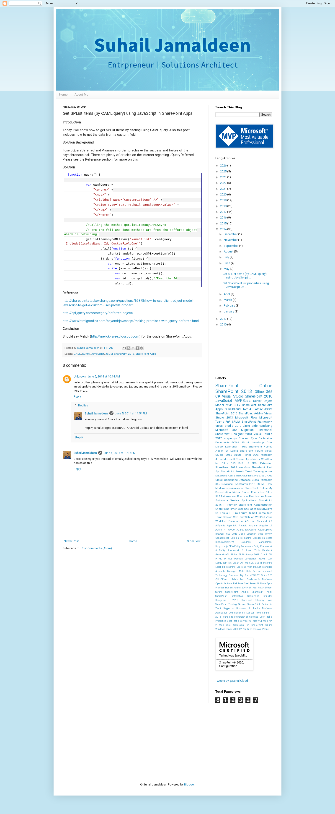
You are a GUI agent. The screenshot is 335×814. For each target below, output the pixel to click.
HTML (218, 558)
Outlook (228, 583)
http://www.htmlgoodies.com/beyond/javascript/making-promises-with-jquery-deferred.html (131, 321)
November (231, 240)
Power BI (254, 583)
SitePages (250, 508)
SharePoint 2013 (124, 353)
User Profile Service (237, 620)
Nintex (236, 492)
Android (243, 525)
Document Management (256, 542)
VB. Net (252, 620)
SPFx (237, 405)
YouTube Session (251, 629)
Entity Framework (243, 546)
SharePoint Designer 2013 (233, 434)
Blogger (189, 784)
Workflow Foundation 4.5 (232, 521)
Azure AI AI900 (224, 529)
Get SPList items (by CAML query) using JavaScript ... (245, 275)
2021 (223, 188)
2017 (223, 211)
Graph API (267, 554)
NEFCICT (255, 575)
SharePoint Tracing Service (230, 604)
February (230, 305)
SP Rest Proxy (256, 587)
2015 (223, 223)
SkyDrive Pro (264, 508)
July (227, 257)
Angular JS (265, 525)
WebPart (250, 517)
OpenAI (219, 583)
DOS (255, 454)
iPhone (265, 629)
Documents (222, 442)
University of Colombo (246, 616)
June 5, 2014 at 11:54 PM (131, 413)
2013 (223, 318)
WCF (260, 620)
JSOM (109, 353)
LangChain (221, 562)
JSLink (245, 442)
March (228, 300)
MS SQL (249, 562)
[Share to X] (133, 348)
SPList (236, 421)
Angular (253, 525)
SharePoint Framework (257, 421)
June (227, 263)
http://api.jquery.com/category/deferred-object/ (98, 313)
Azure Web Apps (237, 475)
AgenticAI (232, 525)
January (229, 311)
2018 (223, 206)
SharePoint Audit (262, 591)
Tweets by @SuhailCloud (231, 680)
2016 (223, 217)
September (231, 245)
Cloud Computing (226, 479)
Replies (83, 405)
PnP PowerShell (241, 583)
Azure (259, 409)
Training (258, 471)
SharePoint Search (232, 471)
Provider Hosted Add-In (228, 587)
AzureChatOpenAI (246, 529)
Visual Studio (232, 396)
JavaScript (97, 353)
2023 (223, 177)
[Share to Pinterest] (141, 348)
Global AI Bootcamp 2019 (245, 554)
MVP (229, 405)
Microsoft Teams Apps (237, 459)
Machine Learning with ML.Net (243, 566)
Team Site (227, 616)
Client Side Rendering (257, 425)
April (227, 294)
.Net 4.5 (247, 409)
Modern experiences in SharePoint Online (241, 488)
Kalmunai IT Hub (236, 446)
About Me (81, 94)
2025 (223, 171)
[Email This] (124, 348)
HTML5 (228, 558)
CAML (77, 353)
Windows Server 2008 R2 (228, 629)
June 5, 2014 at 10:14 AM (104, 376)
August (229, 251)
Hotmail (238, 558)
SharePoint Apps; (146, 353)
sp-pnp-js (230, 438)
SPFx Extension (262, 463)
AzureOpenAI (265, 529)
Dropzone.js (221, 546)
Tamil (248, 471)
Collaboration (222, 537)
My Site (244, 575)
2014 (223, 229)
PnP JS (243, 463)
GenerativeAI (222, 554)
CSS (228, 533)
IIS (258, 484)
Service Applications (243, 500)
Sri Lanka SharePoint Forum (244, 450)
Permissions (256, 496)
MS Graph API (236, 562)
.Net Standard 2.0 (261, 521)
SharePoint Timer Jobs (229, 508)
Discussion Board (262, 537)
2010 (223, 324)
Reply (77, 396)
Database (244, 479)
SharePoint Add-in (251, 413)
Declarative (265, 438)
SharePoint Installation (229, 596)
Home (63, 94)
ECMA (86, 353)
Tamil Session (223, 517)
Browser (219, 533)
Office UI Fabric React (232, 579)
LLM (270, 558)
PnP (228, 421)
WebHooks (225, 625)
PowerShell (265, 430)
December (231, 234)
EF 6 (231, 546)
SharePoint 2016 (226, 413)
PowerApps (266, 583)
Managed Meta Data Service (244, 571)
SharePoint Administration (256, 504)
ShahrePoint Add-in (236, 591)
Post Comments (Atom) (96, 548)
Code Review (265, 533)
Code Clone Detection (244, 533)
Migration (247, 430)
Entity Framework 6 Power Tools (239, 550)
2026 (223, 165)
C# (217, 396)
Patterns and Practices (234, 496)
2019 (223, 200)
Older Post (194, 541)
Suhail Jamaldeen (96, 413)
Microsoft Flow (246, 417)
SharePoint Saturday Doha (256, 600)
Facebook (267, 550)
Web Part (238, 517)
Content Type (248, 438)
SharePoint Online (243, 385)
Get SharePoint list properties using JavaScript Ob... (246, 285)
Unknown (80, 376)
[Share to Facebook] (137, 348)
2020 (223, 194)
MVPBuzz (242, 401)
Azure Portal (242, 454)
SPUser (268, 587)
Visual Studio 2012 (228, 425)
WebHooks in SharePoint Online (252, 625)
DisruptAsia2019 (224, 542)
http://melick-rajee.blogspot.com (115, 336)
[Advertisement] (146, 735)
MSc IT (258, 562)
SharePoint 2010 (258, 396)
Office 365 (263, 392)
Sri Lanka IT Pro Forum (231, 513)
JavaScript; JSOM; (255, 558)
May (227, 268)
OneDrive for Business (259, 579)
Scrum (218, 591)
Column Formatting (241, 537)
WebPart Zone (263, 517)
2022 (223, 183)
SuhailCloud (233, 409)
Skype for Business (235, 608)
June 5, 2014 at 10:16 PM (120, 453)
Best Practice (256, 475)
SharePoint (249, 405)
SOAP (245, 587)
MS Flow (266, 484)
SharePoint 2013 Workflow (232, 467)
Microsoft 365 (226, 430)
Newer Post (71, 541)
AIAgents (220, 525)
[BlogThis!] (128, 348)
